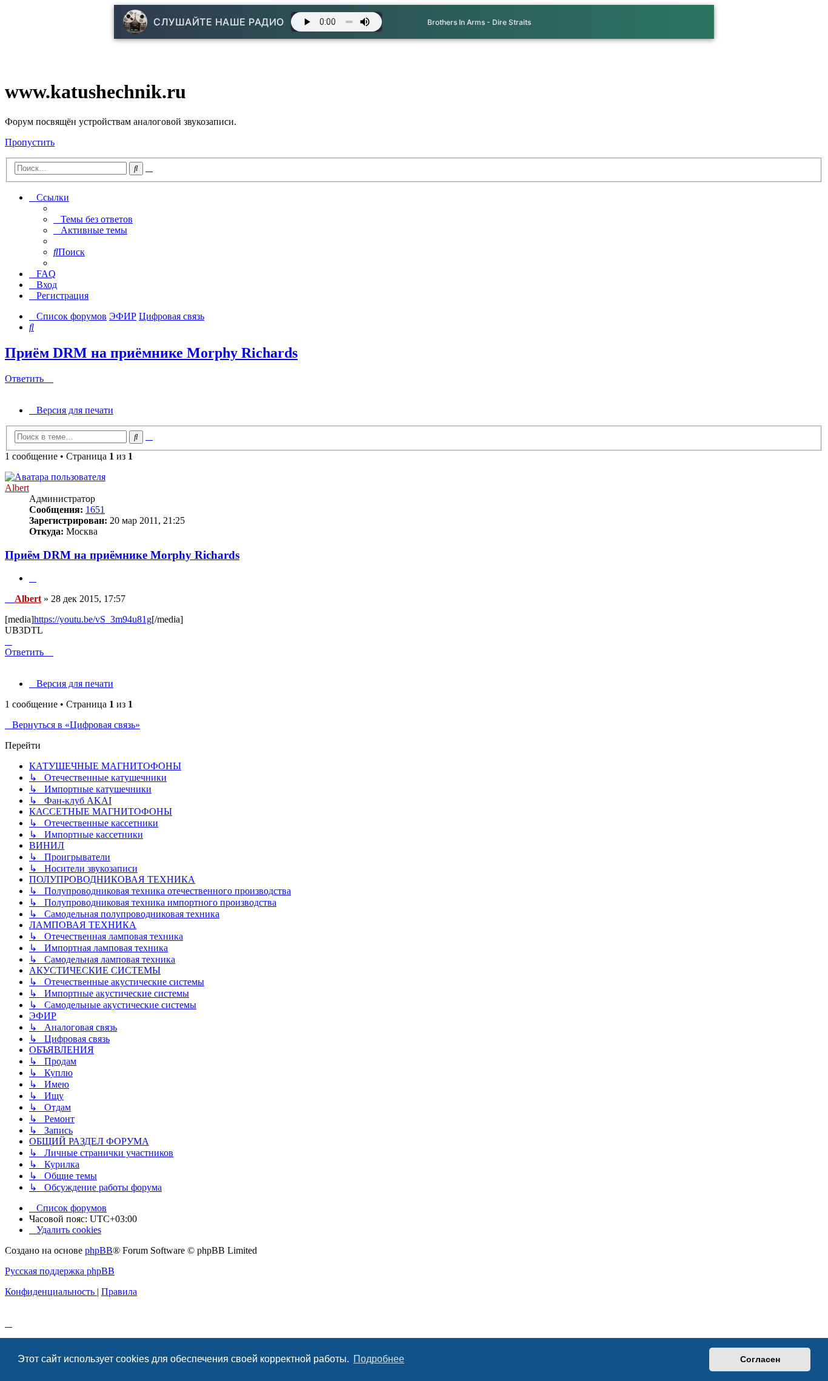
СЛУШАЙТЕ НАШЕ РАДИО (218, 22)
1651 (95, 509)
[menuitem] (93, 219)
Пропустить (30, 142)
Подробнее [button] (378, 1359)
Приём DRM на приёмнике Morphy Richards (151, 353)
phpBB (99, 1250)
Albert (17, 488)
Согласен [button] (760, 1359)
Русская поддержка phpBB (60, 1271)
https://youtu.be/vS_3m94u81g (93, 619)
